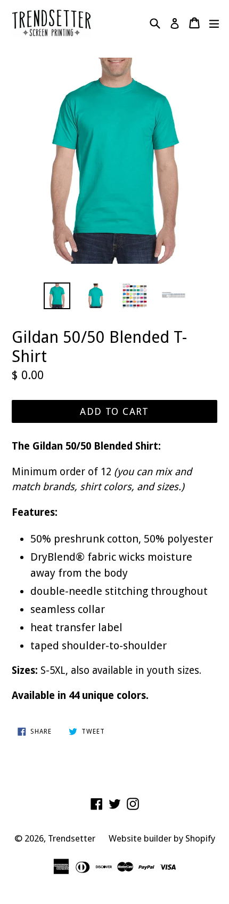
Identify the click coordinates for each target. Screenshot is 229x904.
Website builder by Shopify (162, 838)
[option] (56, 296)
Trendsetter (71, 838)
